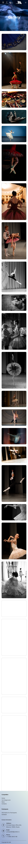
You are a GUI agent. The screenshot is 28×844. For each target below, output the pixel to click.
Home (3, 798)
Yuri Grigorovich (6, 800)
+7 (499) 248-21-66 (11, 836)
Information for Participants (9, 812)
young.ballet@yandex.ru (12, 831)
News (3, 802)
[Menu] (25, 2)
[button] (14, 42)
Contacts (4, 803)
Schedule (4, 814)
